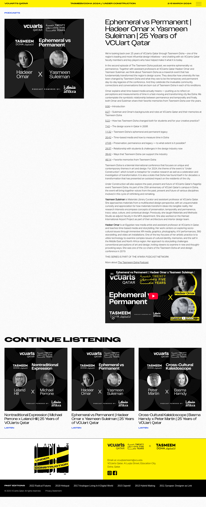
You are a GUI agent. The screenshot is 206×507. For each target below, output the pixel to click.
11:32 (108, 132)
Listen (9, 428)
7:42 (107, 126)
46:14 (108, 159)
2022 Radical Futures (40, 486)
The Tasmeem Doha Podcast (133, 262)
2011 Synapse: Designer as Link (176, 486)
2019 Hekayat (62, 486)
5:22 (107, 121)
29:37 (108, 148)
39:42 (108, 154)
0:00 (107, 106)
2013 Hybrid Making (145, 486)
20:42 (108, 137)
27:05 (108, 143)
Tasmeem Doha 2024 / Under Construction (103, 3)
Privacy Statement (53, 491)
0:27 (107, 112)
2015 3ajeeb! (124, 486)
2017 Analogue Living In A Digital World (93, 486)
